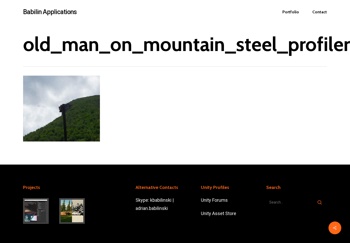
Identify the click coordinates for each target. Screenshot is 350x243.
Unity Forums (214, 200)
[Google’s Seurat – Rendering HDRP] (76, 211)
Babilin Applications (50, 12)
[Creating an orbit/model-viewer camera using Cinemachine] (40, 211)
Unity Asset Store (218, 213)
